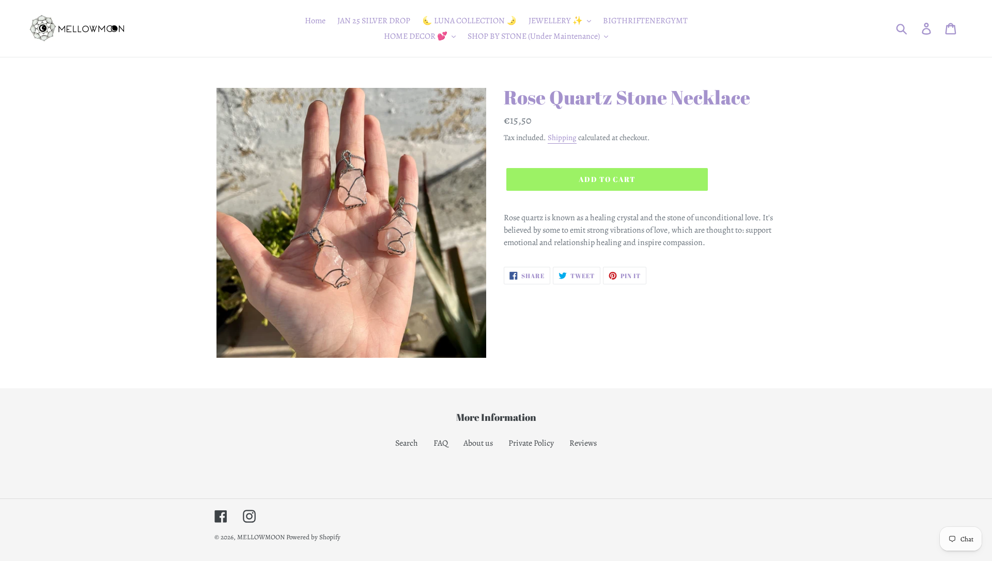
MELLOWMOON (261, 537)
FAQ (440, 443)
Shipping (562, 137)
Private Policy (531, 443)
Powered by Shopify (313, 537)
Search (406, 443)
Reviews (583, 443)
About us (478, 443)
